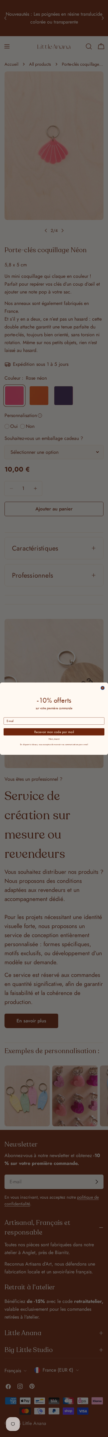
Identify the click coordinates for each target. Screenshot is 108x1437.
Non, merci (54, 738)
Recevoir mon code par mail (54, 731)
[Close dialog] (102, 688)
